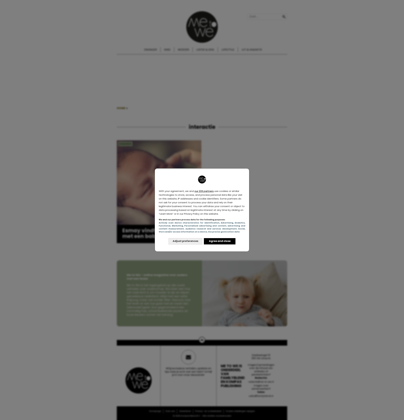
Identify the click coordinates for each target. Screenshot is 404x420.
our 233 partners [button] (204, 191)
